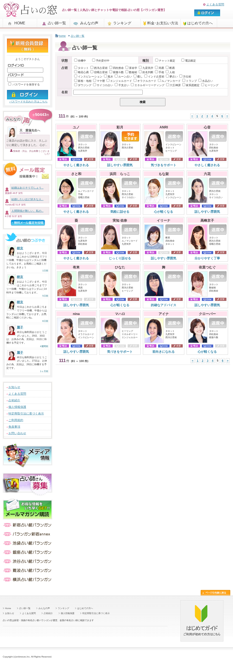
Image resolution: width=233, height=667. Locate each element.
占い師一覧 (57, 23)
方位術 (187, 76)
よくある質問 (215, 4)
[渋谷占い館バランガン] (27, 563)
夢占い (174, 76)
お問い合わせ (17, 433)
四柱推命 (118, 68)
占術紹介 (14, 400)
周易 (161, 68)
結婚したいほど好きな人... (27, 199)
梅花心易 (83, 72)
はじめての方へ (200, 23)
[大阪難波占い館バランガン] (27, 572)
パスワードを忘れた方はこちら (28, 101)
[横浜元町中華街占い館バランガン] (27, 581)
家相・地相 (84, 80)
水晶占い (207, 80)
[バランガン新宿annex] (27, 536)
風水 (110, 76)
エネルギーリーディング (149, 85)
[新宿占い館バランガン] (27, 527)
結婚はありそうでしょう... (27, 187)
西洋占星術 (101, 68)
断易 (172, 68)
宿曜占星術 (101, 72)
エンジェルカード (121, 80)
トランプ (191, 80)
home (62, 35)
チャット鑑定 (167, 60)
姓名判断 (147, 72)
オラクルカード (146, 80)
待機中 (82, 60)
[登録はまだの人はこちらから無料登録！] (27, 51)
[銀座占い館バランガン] (27, 554)
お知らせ (14, 387)
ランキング (122, 23)
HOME (19, 23)
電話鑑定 (190, 60)
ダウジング (84, 85)
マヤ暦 (101, 80)
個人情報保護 (17, 407)
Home (8, 608)
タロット (83, 68)
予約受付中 (102, 60)
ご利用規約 (15, 420)
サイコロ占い (105, 85)
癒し (140, 76)
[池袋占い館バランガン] (27, 545)
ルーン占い (125, 76)
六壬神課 (175, 85)
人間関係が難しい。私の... (27, 210)
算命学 (133, 68)
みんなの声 (89, 23)
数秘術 (133, 72)
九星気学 (147, 68)
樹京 (20, 248)
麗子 (20, 327)
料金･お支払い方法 (162, 23)
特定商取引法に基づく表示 (26, 413)
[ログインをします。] (27, 98)
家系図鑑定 (193, 85)
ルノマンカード (171, 80)
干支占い (123, 85)
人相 (172, 72)
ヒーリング (211, 85)
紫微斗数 (118, 72)
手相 (161, 72)
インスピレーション (90, 76)
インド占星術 (156, 76)
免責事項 (14, 426)
